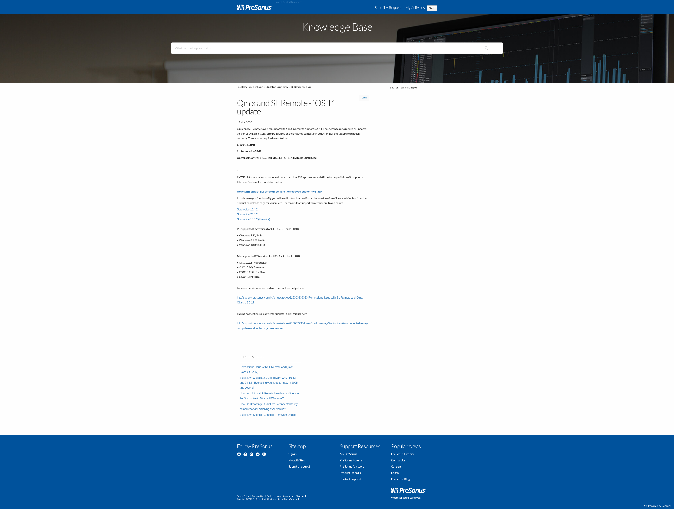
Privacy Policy (243, 496)
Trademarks (301, 496)
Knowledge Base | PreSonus (250, 87)
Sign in (292, 454)
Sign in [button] (432, 8)
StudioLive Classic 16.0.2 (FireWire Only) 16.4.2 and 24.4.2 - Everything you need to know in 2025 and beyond (269, 382)
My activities (415, 7)
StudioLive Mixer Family (277, 87)
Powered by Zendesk (659, 505)
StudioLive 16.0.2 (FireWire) (253, 219)
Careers (396, 466)
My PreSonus (348, 454)
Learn (395, 473)
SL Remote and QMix (301, 87)
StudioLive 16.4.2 (247, 209)
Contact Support (350, 479)
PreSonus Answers (352, 466)
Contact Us (398, 460)
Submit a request (388, 7)
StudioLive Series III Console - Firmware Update (268, 414)
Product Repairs (350, 473)
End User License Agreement (280, 496)
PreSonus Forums (351, 460)
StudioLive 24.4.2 (247, 214)
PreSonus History (402, 454)
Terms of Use (258, 496)
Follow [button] (364, 98)
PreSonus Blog (400, 479)
